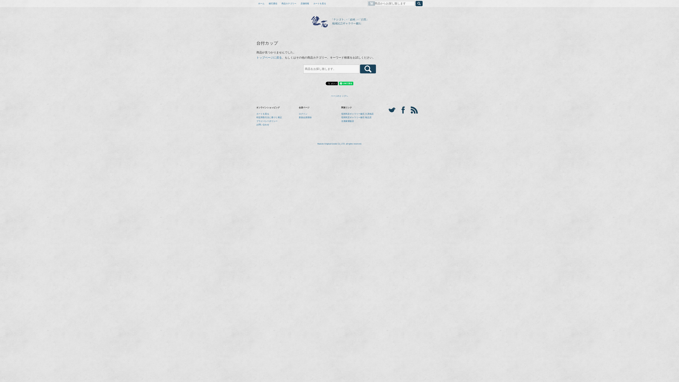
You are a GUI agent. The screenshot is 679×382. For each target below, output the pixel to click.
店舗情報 (305, 3)
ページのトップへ (339, 96)
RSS (414, 110)
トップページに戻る (269, 57)
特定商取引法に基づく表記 (269, 117)
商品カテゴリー (289, 3)
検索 (419, 3)
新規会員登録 (305, 117)
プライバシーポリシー (267, 121)
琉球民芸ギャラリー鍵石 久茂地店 (357, 114)
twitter (392, 110)
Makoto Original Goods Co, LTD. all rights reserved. (339, 144)
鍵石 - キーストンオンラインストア (339, 22)
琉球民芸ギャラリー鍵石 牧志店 (356, 117)
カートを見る (319, 3)
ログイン (303, 114)
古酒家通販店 (347, 121)
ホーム (261, 3)
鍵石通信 (273, 3)
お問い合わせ (262, 124)
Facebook (403, 110)
